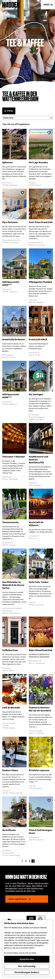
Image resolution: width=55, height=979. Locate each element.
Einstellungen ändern (27, 972)
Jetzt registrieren (17, 899)
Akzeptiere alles (27, 959)
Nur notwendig (26, 966)
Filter (10, 110)
